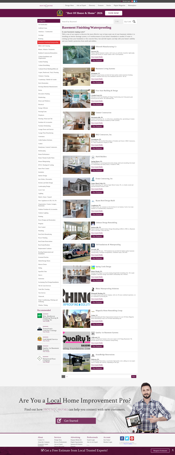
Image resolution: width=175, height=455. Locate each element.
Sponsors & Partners (76, 444)
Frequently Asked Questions (43, 445)
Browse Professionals (60, 442)
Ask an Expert (58, 444)
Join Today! (106, 440)
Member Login (107, 442)
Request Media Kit (76, 440)
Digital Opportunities (77, 442)
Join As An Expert (92, 442)
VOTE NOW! (113, 13)
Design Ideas (58, 440)
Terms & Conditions (128, 443)
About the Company (44, 442)
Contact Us (41, 440)
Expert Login (91, 440)
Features (73, 446)
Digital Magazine (59, 446)
